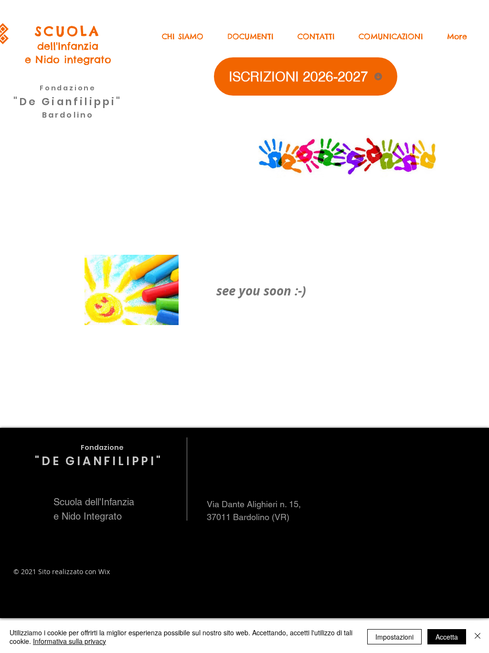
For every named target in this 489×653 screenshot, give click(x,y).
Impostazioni (394, 637)
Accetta (447, 637)
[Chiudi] (477, 636)
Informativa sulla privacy (69, 641)
